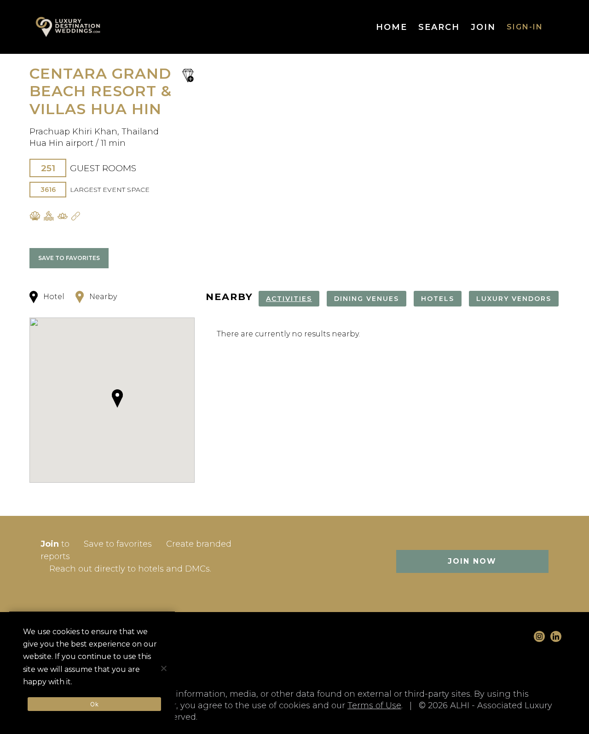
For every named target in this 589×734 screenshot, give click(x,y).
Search (439, 27)
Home (391, 27)
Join (483, 27)
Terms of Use (374, 705)
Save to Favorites (69, 257)
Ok (94, 704)
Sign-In (525, 27)
